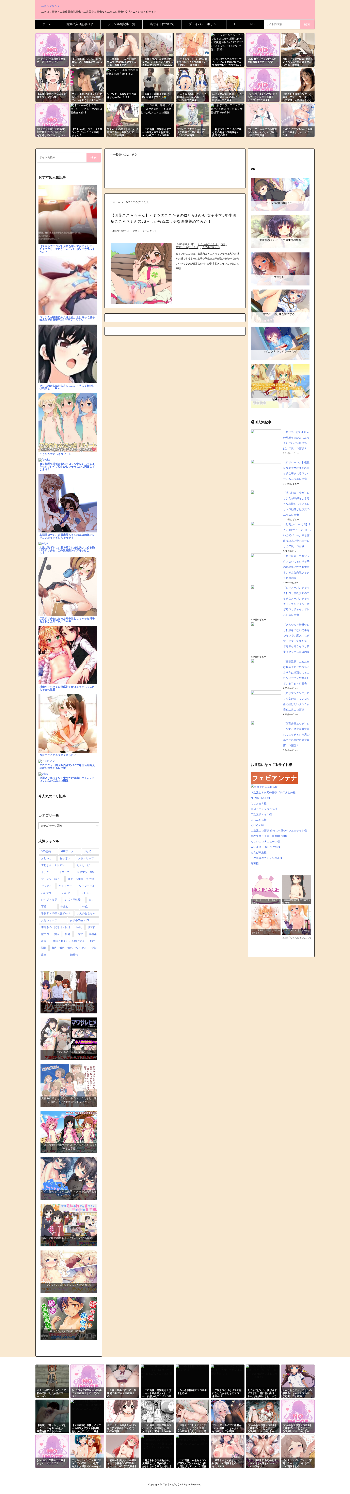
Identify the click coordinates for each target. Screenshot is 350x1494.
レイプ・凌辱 (49, 899)
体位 (85, 906)
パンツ (66, 892)
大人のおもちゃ (86, 913)
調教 (43, 947)
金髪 (94, 947)
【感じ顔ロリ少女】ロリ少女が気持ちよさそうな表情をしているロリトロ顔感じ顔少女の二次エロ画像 (296, 503)
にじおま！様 (259, 803)
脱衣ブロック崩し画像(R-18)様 (269, 836)
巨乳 (79, 927)
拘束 (57, 934)
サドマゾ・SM (85, 872)
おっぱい (65, 858)
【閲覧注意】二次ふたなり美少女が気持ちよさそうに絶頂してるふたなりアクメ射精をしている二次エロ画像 (296, 672)
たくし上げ (83, 865)
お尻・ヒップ (86, 858)
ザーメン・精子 (50, 879)
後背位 (92, 927)
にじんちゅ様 (259, 819)
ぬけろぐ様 (257, 825)
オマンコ (64, 872)
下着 (43, 906)
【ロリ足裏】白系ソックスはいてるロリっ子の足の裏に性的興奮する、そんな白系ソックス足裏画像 (296, 566)
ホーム (116, 202)
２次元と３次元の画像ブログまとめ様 (273, 792)
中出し (64, 906)
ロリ (223, 244)
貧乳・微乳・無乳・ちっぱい (69, 947)
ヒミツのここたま (208, 244)
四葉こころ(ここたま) (187, 247)
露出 (43, 954)
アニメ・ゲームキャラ (144, 231)
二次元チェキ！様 (261, 814)
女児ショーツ (49, 920)
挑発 (67, 934)
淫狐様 (255, 863)
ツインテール (87, 885)
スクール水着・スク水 (81, 879)
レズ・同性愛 (73, 899)
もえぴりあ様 (259, 852)
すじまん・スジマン (53, 865)
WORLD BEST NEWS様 (265, 847)
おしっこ (46, 858)
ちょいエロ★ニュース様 (265, 841)
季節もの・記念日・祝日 (55, 927)
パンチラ (46, 892)
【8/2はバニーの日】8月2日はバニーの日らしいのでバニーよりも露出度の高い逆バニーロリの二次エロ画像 (297, 535)
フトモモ (86, 892)
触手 (92, 941)
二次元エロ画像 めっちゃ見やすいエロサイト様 (279, 830)
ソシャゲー (65, 885)
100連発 (46, 851)
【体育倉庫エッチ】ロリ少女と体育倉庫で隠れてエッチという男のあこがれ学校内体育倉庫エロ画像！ (296, 734)
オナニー (46, 872)
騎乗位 (74, 954)
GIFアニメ (67, 851)
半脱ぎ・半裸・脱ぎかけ (55, 913)
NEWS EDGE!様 (260, 797)
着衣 (43, 941)
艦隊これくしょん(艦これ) (68, 941)
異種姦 (93, 934)
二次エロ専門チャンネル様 (266, 857)
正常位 (79, 934)
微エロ (45, 934)
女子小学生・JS (211, 247)
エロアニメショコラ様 (264, 808)
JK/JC (88, 851)
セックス (46, 885)
